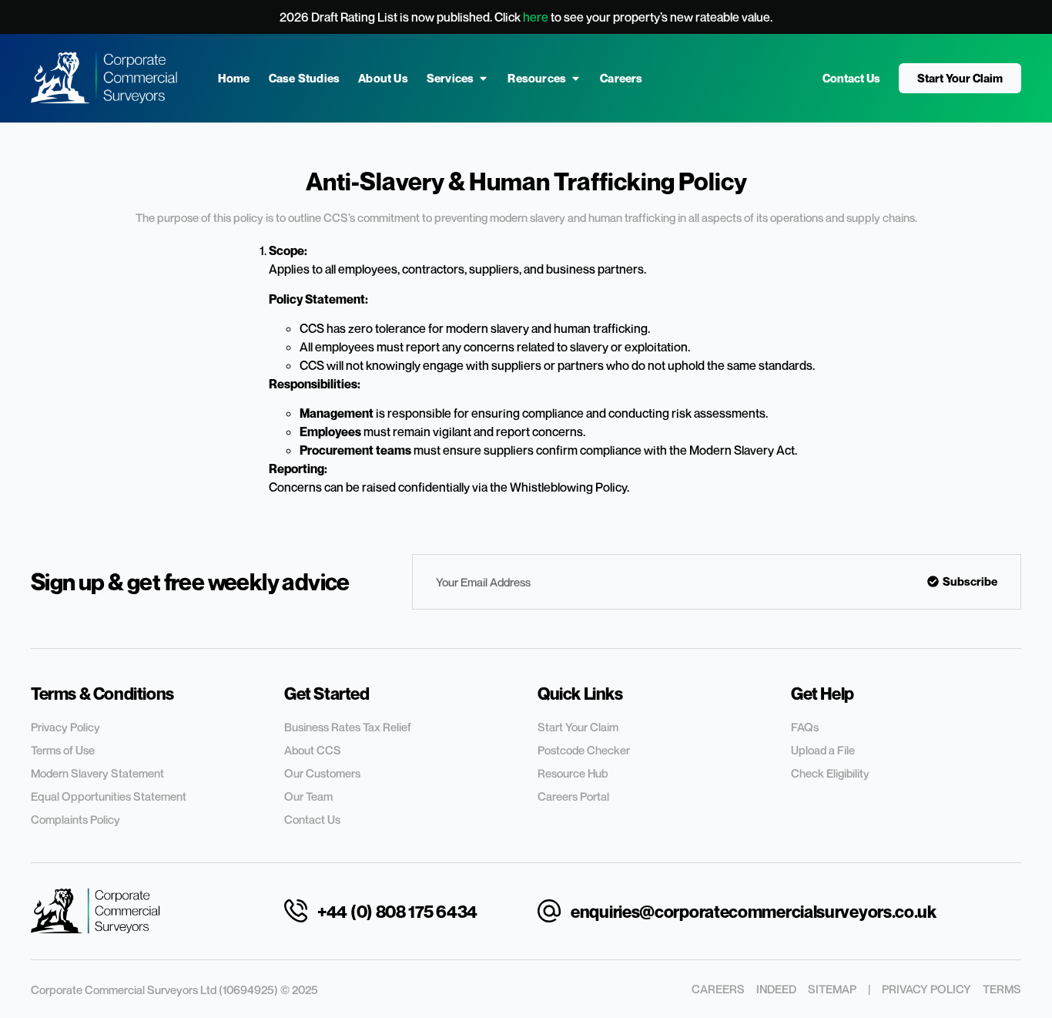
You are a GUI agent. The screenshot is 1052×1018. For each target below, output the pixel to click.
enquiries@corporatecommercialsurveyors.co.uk (753, 912)
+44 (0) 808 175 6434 (397, 912)
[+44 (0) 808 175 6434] (295, 910)
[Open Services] (483, 78)
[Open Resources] (575, 78)
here (535, 17)
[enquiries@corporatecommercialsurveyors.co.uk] (549, 910)
